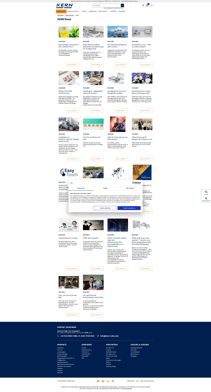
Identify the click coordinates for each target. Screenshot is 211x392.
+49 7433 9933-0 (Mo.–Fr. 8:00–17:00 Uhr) (77, 336)
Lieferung (133, 350)
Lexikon (108, 364)
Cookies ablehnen (105, 208)
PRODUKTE (62, 345)
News (77, 15)
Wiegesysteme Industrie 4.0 (65, 358)
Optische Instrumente (64, 366)
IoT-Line (59, 350)
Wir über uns (110, 348)
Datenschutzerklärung (147, 381)
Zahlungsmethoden (136, 348)
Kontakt (108, 350)
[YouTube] (103, 381)
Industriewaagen (62, 354)
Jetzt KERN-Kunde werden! (129, 1)
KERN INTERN (69, 15)
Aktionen (60, 372)
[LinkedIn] (108, 381)
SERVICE (84, 11)
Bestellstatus (135, 354)
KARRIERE (114, 11)
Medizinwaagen (62, 356)
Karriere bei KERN (111, 356)
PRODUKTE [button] (60, 11)
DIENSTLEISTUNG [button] (73, 11)
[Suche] (122, 5)
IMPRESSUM (131, 381)
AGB (137, 381)
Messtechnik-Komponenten (65, 364)
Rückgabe (134, 356)
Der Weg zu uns (110, 354)
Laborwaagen (61, 352)
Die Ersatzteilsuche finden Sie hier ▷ (114, 8)
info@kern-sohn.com (109, 336)
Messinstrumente (62, 362)
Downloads (85, 356)
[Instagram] (113, 381)
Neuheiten (60, 348)
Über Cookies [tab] (130, 188)
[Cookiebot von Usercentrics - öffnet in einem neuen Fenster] (133, 183)
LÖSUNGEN (122, 11)
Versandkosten (135, 352)
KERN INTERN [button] (103, 11)
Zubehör (59, 370)
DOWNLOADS (93, 11)
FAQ (83, 358)
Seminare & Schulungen (113, 360)
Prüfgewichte (61, 360)
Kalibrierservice (87, 350)
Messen (84, 348)
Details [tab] (105, 188)
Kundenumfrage (111, 366)
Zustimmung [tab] (81, 188)
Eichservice (85, 352)
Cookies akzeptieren (129, 208)
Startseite (60, 15)
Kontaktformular (111, 352)
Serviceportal (86, 354)
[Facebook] (98, 381)
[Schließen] (139, 1)
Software (60, 368)
